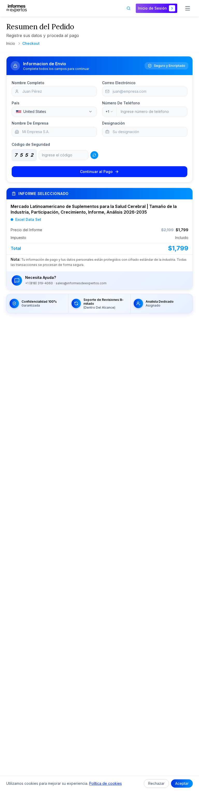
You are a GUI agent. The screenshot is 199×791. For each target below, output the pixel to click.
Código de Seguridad (31, 144)
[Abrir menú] (187, 8)
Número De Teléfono (121, 103)
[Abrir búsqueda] (128, 8)
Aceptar (182, 783)
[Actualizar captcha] (94, 155)
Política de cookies (105, 783)
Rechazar (156, 783)
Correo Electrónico (119, 83)
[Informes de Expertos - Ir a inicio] (16, 8)
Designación (113, 123)
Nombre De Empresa (30, 123)
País (15, 103)
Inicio (10, 43)
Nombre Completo (28, 83)
